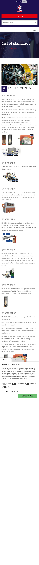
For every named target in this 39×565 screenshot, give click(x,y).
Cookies (5, 360)
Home (3, 49)
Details (17, 360)
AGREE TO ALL (27, 396)
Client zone (19, 16)
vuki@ (20, 1)
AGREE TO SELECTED (12, 392)
